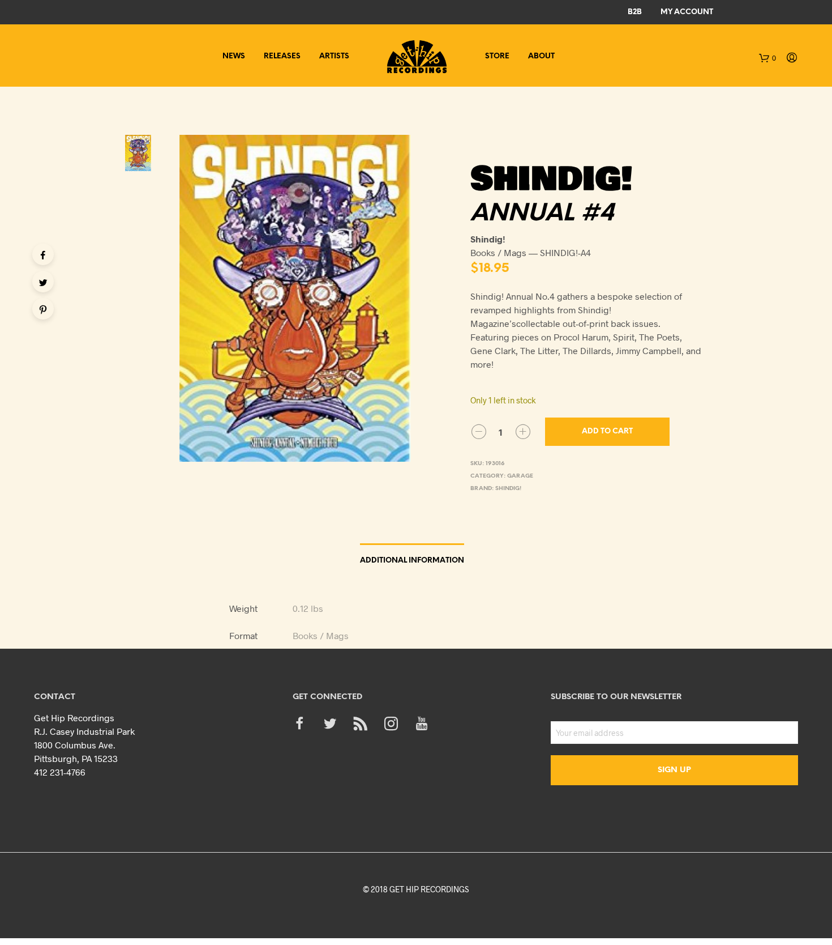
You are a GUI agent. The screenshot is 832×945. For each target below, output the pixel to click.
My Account (687, 12)
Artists (334, 56)
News (233, 56)
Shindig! (508, 489)
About (541, 56)
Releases (282, 56)
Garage (520, 476)
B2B (635, 12)
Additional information (412, 560)
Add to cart (607, 431)
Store (497, 56)
